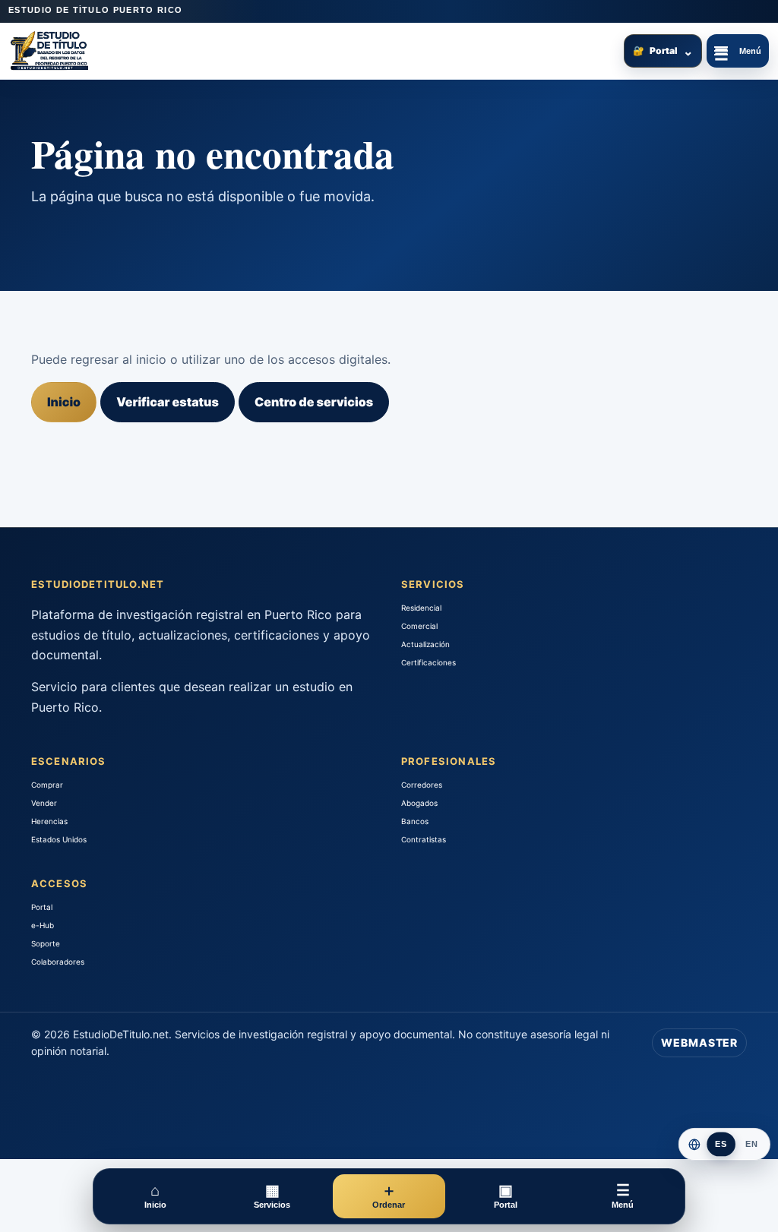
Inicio (64, 401)
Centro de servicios (314, 401)
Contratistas (423, 839)
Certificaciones (428, 662)
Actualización (425, 644)
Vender (44, 802)
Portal (663, 50)
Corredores (421, 784)
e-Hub (42, 925)
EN (751, 1144)
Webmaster (699, 1042)
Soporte (45, 943)
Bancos (415, 821)
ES (721, 1144)
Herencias (49, 821)
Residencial (421, 607)
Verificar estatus (167, 401)
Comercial (419, 625)
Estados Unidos (59, 839)
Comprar (47, 784)
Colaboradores (57, 961)
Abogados (419, 802)
